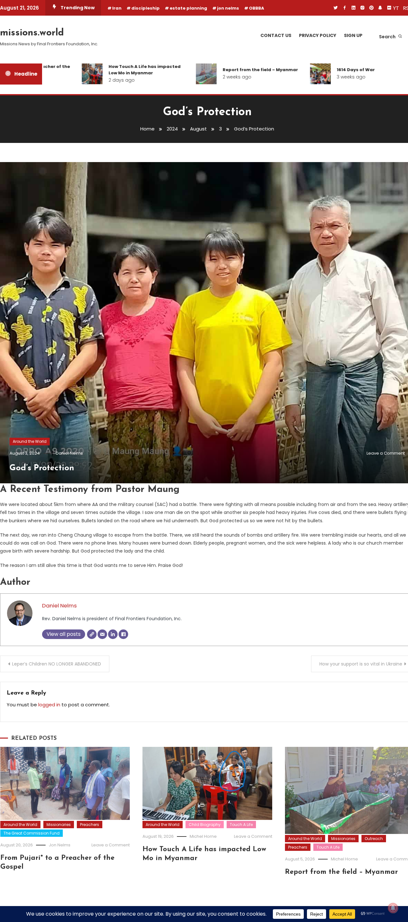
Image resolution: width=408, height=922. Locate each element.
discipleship (145, 8)
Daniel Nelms (69, 453)
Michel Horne (203, 836)
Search (388, 36)
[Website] (92, 634)
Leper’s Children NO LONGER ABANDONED (56, 664)
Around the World (30, 441)
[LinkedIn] (113, 634)
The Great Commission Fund (32, 833)
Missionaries (59, 824)
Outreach (374, 838)
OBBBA (256, 8)
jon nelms (228, 8)
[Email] (102, 634)
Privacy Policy (317, 35)
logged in (49, 704)
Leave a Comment (386, 453)
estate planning (188, 8)
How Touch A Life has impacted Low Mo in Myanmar (128, 69)
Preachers (89, 824)
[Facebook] (123, 634)
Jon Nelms (59, 845)
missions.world (32, 33)
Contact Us (275, 35)
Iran (116, 8)
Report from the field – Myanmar (243, 70)
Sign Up (353, 35)
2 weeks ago (220, 77)
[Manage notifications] (393, 908)
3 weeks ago (334, 77)
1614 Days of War (339, 70)
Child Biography (205, 824)
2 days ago (105, 80)
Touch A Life (241, 824)
